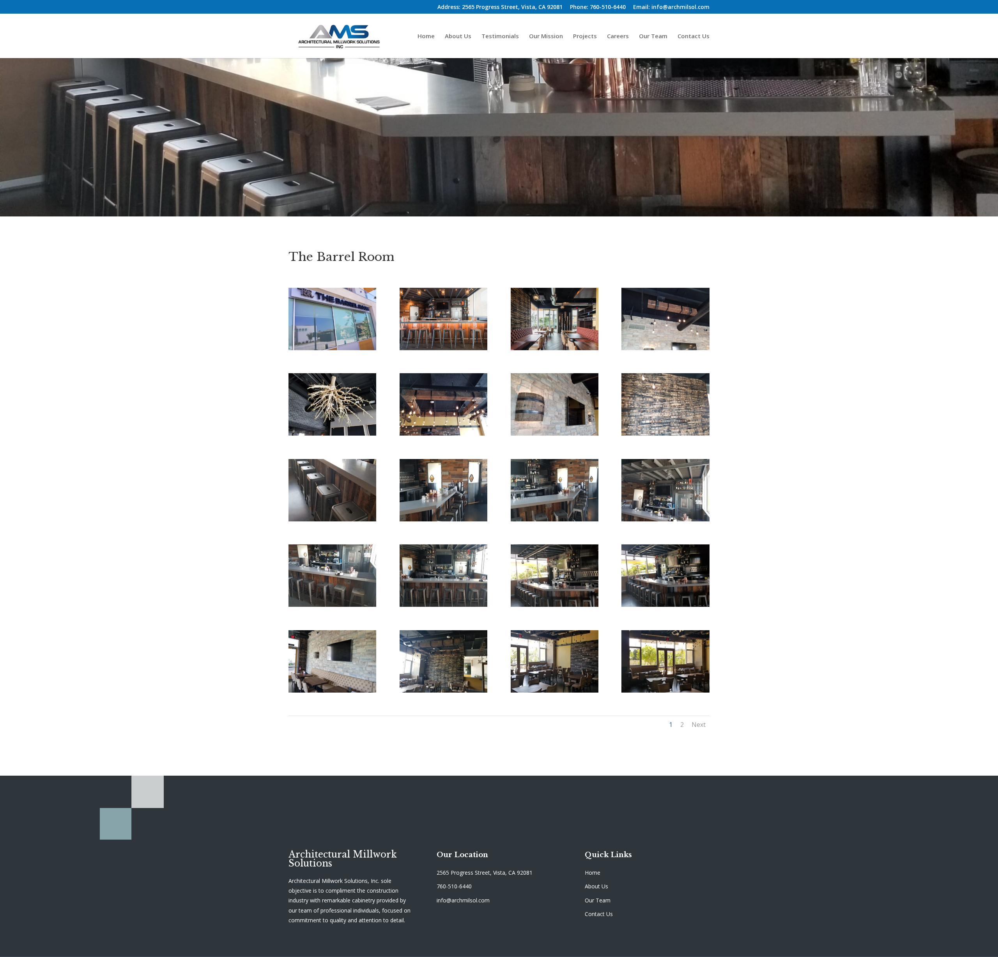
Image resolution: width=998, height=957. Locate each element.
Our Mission (546, 36)
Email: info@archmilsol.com (671, 7)
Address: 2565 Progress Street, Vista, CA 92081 (500, 7)
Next (699, 724)
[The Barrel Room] (332, 348)
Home (426, 36)
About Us (458, 36)
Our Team (653, 36)
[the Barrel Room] (554, 604)
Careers (618, 36)
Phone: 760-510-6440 (598, 7)
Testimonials (500, 36)
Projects (585, 36)
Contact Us (694, 36)
